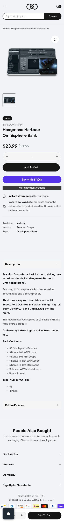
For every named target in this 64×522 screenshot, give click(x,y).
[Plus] (57, 156)
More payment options (32, 187)
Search (53, 16)
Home (6, 28)
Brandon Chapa (13, 124)
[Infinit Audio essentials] (32, 7)
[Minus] (7, 156)
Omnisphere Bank (27, 231)
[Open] (8, 513)
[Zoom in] (55, 39)
